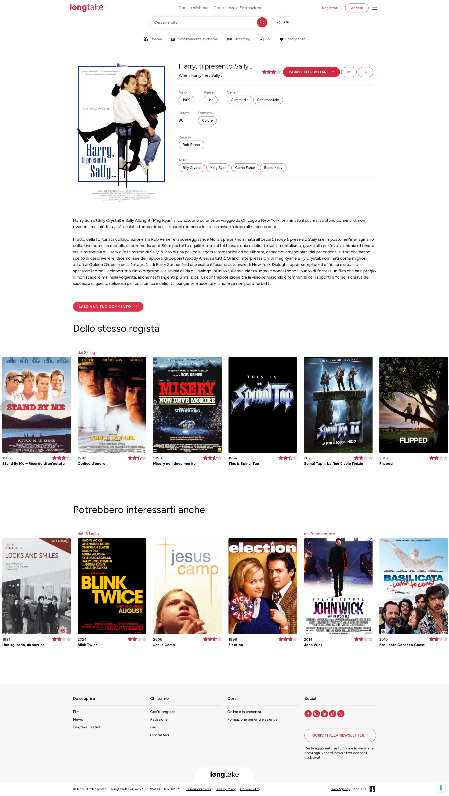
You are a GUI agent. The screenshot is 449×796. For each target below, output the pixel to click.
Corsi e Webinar (193, 7)
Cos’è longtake (162, 711)
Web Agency (340, 789)
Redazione (159, 719)
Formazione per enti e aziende (252, 719)
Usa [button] (211, 100)
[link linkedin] (325, 713)
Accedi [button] (357, 8)
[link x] (341, 713)
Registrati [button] (330, 8)
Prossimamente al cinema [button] (197, 39)
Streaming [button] (242, 39)
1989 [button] (186, 100)
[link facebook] (308, 713)
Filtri (285, 22)
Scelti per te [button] (295, 39)
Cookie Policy (250, 789)
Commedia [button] (239, 100)
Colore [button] (207, 120)
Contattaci (159, 735)
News (78, 719)
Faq (153, 727)
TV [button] (268, 39)
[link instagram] (317, 713)
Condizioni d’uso (198, 789)
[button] (311, 72)
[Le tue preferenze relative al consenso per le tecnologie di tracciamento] (440, 787)
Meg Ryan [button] (218, 168)
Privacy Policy (225, 789)
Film (76, 711)
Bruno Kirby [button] (273, 168)
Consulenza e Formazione (238, 7)
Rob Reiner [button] (191, 145)
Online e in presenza (244, 711)
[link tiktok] (333, 713)
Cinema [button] (156, 39)
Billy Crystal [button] (192, 168)
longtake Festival (87, 727)
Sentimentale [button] (268, 100)
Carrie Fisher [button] (245, 168)
